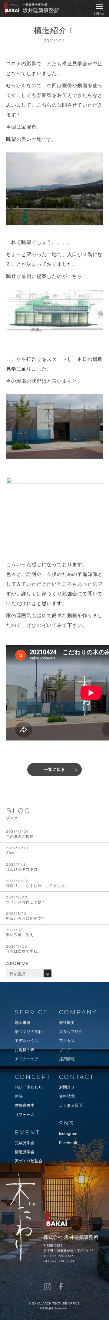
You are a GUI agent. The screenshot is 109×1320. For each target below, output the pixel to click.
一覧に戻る (54, 769)
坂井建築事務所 (41, 10)
